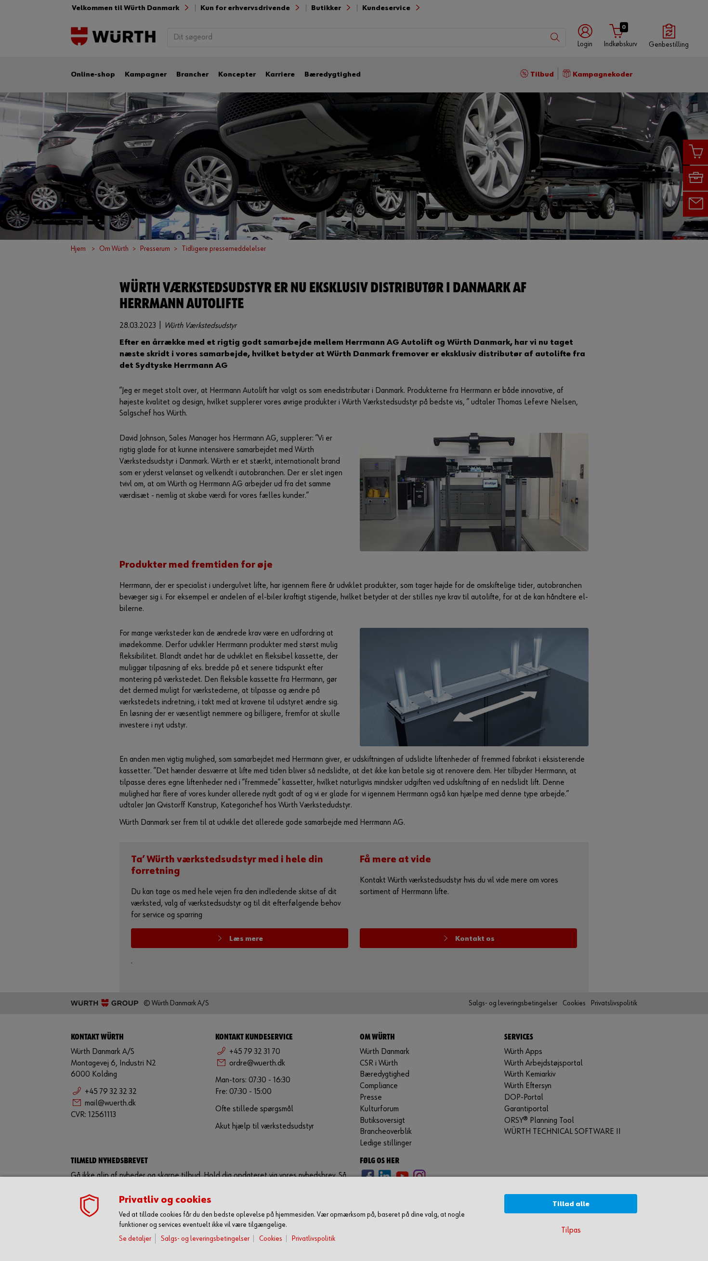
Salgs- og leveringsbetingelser (205, 1238)
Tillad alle (571, 1204)
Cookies (270, 1238)
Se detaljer (135, 1238)
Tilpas (571, 1230)
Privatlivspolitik (313, 1238)
